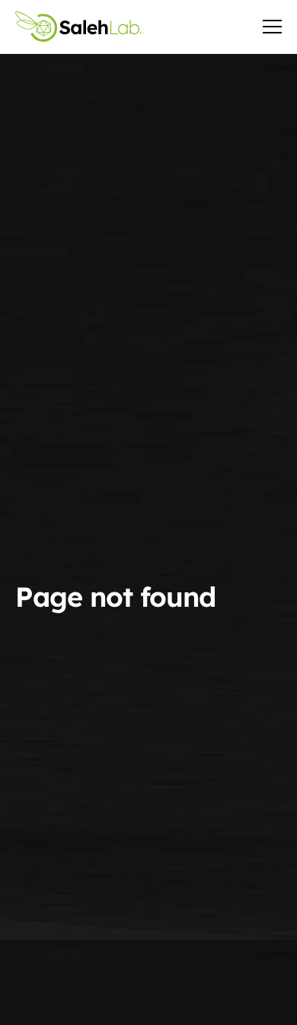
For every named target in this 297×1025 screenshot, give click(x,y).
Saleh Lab (78, 26)
